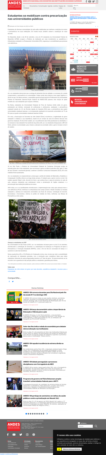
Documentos (39, 441)
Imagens (52, 446)
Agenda (50, 6)
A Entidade (27, 441)
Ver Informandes (92, 93)
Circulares (38, 442)
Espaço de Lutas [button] (62, 7)
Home (9, 441)
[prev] (95, 36)
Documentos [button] (34, 6)
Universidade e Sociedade (14, 448)
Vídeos (51, 444)
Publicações (10, 446)
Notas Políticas (39, 444)
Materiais (52, 448)
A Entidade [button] (26, 7)
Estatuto (26, 448)
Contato (70, 6)
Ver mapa (40, 427)
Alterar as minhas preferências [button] (71, 449)
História (26, 444)
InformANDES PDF (12, 442)
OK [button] (59, 449)
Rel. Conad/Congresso (41, 446)
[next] (97, 36)
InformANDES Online (12, 444)
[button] (95, 26)
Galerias (52, 442)
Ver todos (94, 82)
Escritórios (26, 446)
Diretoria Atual (27, 442)
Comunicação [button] (42, 6)
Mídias (52, 441)
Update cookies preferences (9, 454)
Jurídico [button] (55, 6)
